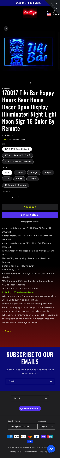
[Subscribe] (51, 381)
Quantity (6, 191)
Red (7, 179)
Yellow (32, 179)
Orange (34, 172)
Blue (7, 172)
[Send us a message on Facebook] (51, 449)
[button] (6, 13)
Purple (48, 172)
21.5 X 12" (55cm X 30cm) (18, 161)
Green (20, 172)
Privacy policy (15, 452)
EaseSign (18, 447)
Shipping (5, 139)
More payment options (30, 222)
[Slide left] (24, 83)
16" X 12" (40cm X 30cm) (17, 155)
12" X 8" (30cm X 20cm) (17, 149)
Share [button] (8, 331)
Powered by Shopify (30, 447)
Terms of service (30, 452)
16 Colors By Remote (15, 185)
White (19, 179)
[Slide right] (36, 83)
